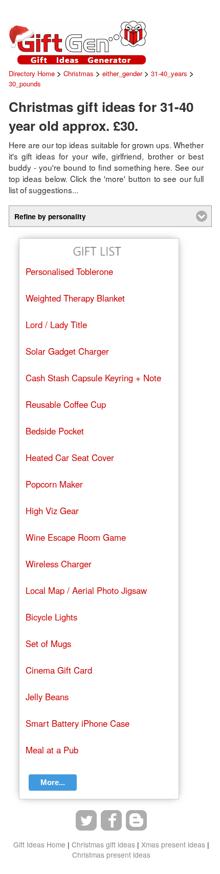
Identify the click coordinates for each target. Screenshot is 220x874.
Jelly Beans (47, 697)
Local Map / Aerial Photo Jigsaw (86, 590)
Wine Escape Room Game (76, 537)
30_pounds (25, 83)
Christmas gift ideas (103, 844)
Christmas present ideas (111, 854)
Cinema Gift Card (59, 670)
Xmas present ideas (173, 844)
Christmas (78, 73)
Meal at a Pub (52, 750)
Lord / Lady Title (56, 324)
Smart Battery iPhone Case (77, 723)
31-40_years (169, 73)
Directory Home (32, 73)
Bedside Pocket (55, 431)
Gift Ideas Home (39, 844)
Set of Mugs (48, 643)
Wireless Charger (59, 564)
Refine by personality (50, 216)
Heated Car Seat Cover (70, 457)
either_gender (122, 73)
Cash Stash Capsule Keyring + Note (93, 378)
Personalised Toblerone (69, 271)
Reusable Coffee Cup (66, 404)
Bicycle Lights (51, 617)
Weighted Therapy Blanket (75, 298)
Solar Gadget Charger (67, 351)
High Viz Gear (52, 510)
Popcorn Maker (54, 484)
